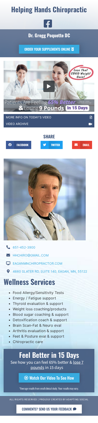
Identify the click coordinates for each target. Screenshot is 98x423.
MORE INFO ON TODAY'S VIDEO (28, 117)
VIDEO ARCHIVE (17, 124)
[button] (18, 145)
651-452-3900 (24, 247)
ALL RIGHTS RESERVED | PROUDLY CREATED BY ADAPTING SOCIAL (49, 399)
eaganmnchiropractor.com (37, 263)
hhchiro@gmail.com (31, 255)
